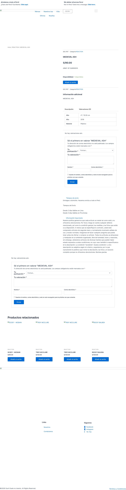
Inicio (9, 47)
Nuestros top (48, 11)
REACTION (15, 47)
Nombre (70, 167)
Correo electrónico (97, 167)
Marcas (37, 11)
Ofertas (42, 16)
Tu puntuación (72, 150)
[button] (96, 10)
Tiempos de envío (72, 198)
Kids (58, 11)
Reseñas (52, 16)
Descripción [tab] (69, 109)
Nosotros (47, 427)
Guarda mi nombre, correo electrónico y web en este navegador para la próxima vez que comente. (45, 297)
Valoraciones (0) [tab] (85, 109)
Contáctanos (48, 431)
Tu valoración (73, 155)
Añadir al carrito (70, 82)
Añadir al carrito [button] (16, 359)
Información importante (74, 218)
